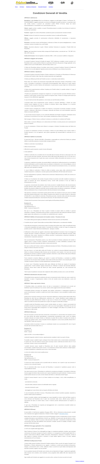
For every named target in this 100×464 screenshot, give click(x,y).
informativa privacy (63, 413)
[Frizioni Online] (50, 2)
